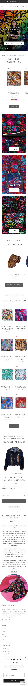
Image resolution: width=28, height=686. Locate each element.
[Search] (23, 6)
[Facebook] (2, 620)
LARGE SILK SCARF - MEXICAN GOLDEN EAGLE (7, 416)
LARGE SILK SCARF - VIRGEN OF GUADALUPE (21, 358)
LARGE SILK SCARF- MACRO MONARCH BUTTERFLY (14, 93)
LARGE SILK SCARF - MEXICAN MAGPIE (21, 387)
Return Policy (5, 648)
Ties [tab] (8, 244)
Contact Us (5, 631)
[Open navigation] (2, 6)
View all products (14, 284)
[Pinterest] (9, 620)
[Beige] (18, 99)
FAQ (3, 634)
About (3, 629)
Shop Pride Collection (14, 43)
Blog (3, 639)
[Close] (25, 657)
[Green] (14, 99)
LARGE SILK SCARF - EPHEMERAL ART (21, 327)
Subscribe (14, 680)
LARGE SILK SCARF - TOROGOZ (7, 387)
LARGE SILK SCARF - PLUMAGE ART (21, 415)
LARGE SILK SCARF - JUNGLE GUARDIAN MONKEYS (7, 328)
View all (14, 106)
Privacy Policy (5, 651)
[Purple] (16, 99)
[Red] (12, 99)
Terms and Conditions (8, 654)
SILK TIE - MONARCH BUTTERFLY (14, 275)
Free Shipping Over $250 (14, 1)
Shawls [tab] (17, 244)
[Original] (10, 99)
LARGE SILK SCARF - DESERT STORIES (7, 357)
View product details (14, 506)
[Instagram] (6, 620)
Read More (14, 571)
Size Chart (5, 637)
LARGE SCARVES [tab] (11, 300)
